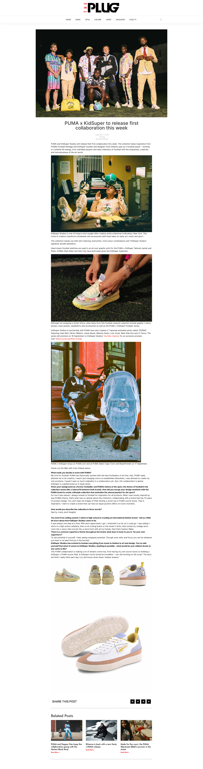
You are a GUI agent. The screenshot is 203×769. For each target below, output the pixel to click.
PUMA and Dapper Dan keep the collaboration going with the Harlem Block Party (66, 747)
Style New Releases (102, 139)
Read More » (55, 752)
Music (78, 19)
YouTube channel (111, 336)
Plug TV (133, 19)
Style (87, 19)
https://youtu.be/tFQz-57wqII (69, 339)
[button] (161, 19)
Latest (108, 19)
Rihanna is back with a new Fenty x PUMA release (101, 745)
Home (68, 19)
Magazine (120, 19)
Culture (97, 19)
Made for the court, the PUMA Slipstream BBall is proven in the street (136, 747)
